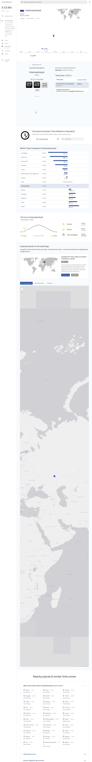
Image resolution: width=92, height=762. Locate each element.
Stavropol (46, 736)
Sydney (23, 206)
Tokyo (22, 202)
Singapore (23, 198)
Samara (66, 701)
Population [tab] (49, 283)
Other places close (29, 754)
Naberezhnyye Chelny (49, 742)
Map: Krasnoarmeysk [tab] (26, 283)
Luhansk (66, 713)
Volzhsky (66, 690)
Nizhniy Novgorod (48, 719)
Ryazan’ (66, 719)
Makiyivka (46, 730)
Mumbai (23, 190)
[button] (9, 43)
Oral (25, 707)
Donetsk (26, 736)
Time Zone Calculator (10, 28)
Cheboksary (47, 713)
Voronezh (66, 707)
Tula (25, 742)
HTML (36, 96)
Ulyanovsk (46, 701)
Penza (45, 690)
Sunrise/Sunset (8, 34)
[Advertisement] (54, 34)
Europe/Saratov (82, 80)
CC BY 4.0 (65, 262)
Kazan (26, 719)
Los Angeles (24, 153)
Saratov (26, 690)
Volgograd (27, 696)
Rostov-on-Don (28, 725)
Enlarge (75, 275)
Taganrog (26, 730)
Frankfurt (26, 173)
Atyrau (65, 725)
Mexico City (24, 157)
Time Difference (8, 24)
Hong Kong (23, 194)
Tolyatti (26, 701)
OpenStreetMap (82, 666)
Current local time (9, 22)
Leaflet (76, 666)
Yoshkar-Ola (47, 725)
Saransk (46, 696)
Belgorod (66, 736)
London (23, 169)
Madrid (34, 173)
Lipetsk (46, 707)
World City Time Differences (8, 31)
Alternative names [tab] (39, 283)
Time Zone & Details (9, 26)
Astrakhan (27, 713)
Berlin (22, 173)
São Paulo (23, 165)
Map (6, 36)
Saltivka (66, 742)
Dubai (22, 182)
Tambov (66, 696)
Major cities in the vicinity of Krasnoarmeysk (43, 686)
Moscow (23, 178)
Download (65, 275)
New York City (24, 161)
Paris (30, 173)
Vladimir (66, 730)
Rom (37, 173)
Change (7, 11)
